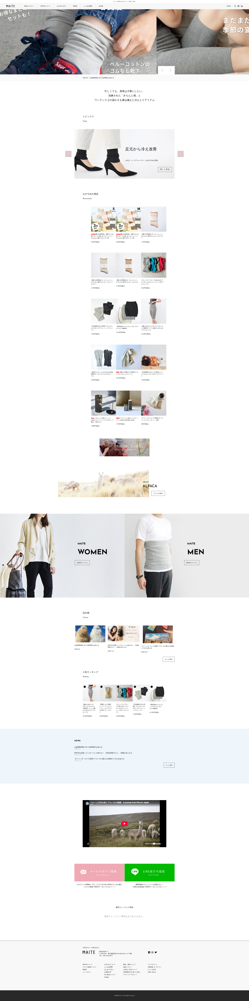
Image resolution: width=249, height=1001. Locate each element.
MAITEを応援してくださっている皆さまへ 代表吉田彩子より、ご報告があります (103, 753)
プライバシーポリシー (130, 974)
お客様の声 (107, 972)
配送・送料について (129, 964)
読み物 (101, 6)
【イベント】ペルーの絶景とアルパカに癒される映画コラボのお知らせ (99, 759)
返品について (127, 967)
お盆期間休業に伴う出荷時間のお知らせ (98, 78)
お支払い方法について (130, 969)
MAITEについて (45, 6)
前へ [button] (162, 70)
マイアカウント (152, 964)
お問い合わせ (152, 972)
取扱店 (75, 6)
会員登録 (150, 967)
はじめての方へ (61, 6)
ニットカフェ (87, 972)
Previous (68, 154)
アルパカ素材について (89, 967)
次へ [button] (170, 70)
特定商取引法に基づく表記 (131, 972)
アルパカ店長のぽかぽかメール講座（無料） (124, 1)
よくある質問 (88, 6)
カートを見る (152, 969)
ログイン (158, 967)
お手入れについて (109, 964)
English (229, 6)
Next (181, 154)
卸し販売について (109, 974)
